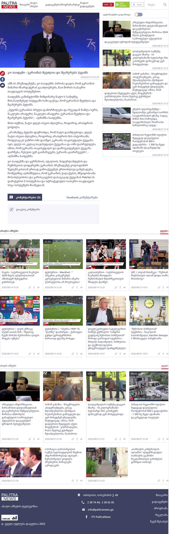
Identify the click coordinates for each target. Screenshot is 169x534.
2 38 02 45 (108, 502)
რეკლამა (161, 515)
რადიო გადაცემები (87, 4)
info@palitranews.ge (101, 509)
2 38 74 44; (93, 502)
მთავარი (25, 4)
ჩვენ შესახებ (159, 521)
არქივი (76, 4)
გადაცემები (53, 4)
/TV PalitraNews (101, 517)
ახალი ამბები (34, 4)
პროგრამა (66, 4)
